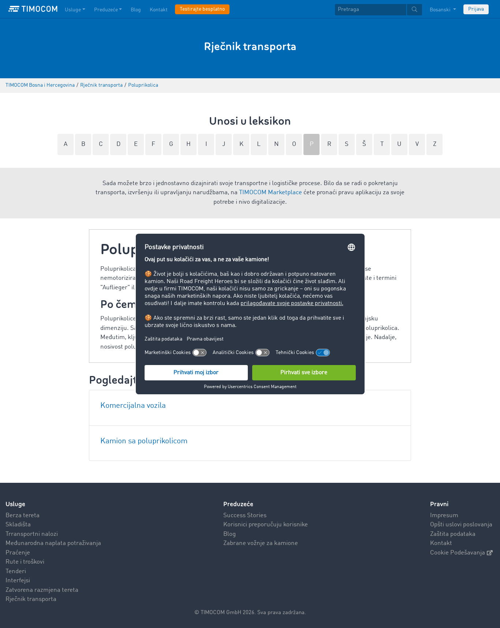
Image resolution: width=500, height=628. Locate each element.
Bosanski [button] (441, 9)
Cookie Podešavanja (457, 553)
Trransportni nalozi (31, 534)
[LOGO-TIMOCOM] (32, 9)
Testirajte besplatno (202, 9)
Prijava (476, 9)
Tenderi (15, 571)
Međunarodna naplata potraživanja (53, 543)
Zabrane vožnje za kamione (260, 543)
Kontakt (159, 9)
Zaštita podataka (452, 534)
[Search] (414, 10)
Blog (136, 9)
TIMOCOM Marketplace (270, 192)
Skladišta (18, 525)
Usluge (73, 9)
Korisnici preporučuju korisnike (265, 525)
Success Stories (244, 515)
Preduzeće (106, 9)
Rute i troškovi (24, 562)
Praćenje (17, 553)
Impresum (444, 515)
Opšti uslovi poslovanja (461, 525)
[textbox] (378, 10)
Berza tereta (22, 515)
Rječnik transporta (30, 599)
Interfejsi (17, 581)
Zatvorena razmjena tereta (41, 590)
